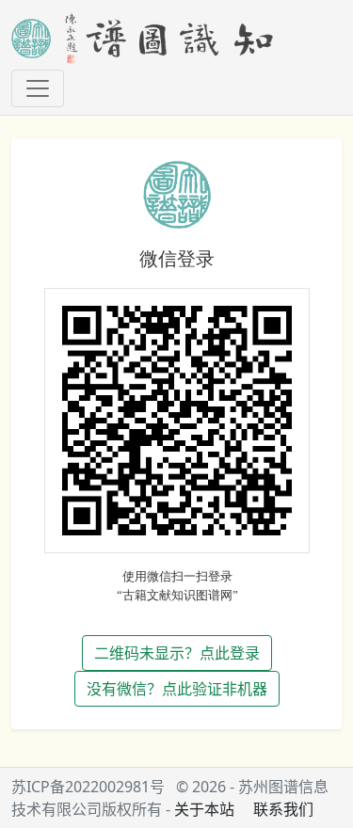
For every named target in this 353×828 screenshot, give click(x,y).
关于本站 (204, 809)
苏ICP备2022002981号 (88, 786)
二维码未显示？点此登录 (177, 653)
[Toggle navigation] (37, 88)
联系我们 (283, 809)
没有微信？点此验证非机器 (177, 688)
